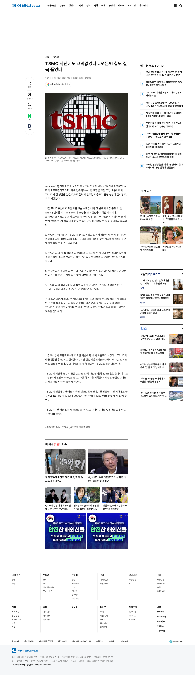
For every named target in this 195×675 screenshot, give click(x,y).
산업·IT (72, 5)
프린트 (30, 109)
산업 (73, 580)
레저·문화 (104, 627)
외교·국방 (161, 591)
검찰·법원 (15, 616)
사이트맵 (124, 641)
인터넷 (74, 591)
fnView (160, 611)
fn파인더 (132, 612)
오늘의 (150, 274)
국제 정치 (47, 616)
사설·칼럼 (132, 580)
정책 (45, 580)
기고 (130, 583)
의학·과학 (75, 599)
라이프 (121, 5)
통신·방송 (75, 583)
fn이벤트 (161, 621)
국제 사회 (47, 619)
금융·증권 (52, 5)
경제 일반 (104, 580)
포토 (159, 607)
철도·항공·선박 (49, 587)
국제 (103, 5)
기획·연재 (143, 5)
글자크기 (30, 99)
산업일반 (55, 57)
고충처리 (112, 641)
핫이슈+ (132, 619)
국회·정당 (161, 583)
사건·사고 (15, 612)
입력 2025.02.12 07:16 (61, 78)
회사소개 (15, 641)
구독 (29, 120)
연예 (102, 612)
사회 (96, 5)
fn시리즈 (132, 616)
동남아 (112, 5)
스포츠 (102, 619)
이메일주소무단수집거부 (81, 641)
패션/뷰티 (104, 616)
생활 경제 (104, 583)
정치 (89, 5)
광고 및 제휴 (29, 641)
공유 (29, 87)
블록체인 (75, 595)
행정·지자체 (16, 619)
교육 (13, 623)
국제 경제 (47, 612)
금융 (13, 580)
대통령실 (160, 580)
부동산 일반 (47, 591)
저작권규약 (62, 641)
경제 (81, 5)
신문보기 (161, 631)
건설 (45, 583)
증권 (13, 583)
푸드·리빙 (104, 623)
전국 (13, 627)
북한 (159, 587)
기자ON (160, 626)
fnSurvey (161, 616)
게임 (73, 587)
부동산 (63, 5)
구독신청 (99, 641)
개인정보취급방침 (46, 641)
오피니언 (132, 5)
